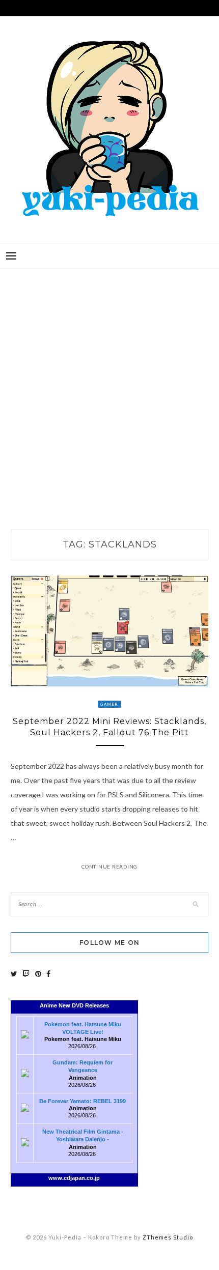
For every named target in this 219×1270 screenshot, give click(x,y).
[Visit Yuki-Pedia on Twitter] (14, 973)
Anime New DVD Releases (74, 1005)
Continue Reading (109, 866)
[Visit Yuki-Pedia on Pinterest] (38, 973)
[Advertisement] (109, 388)
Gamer (109, 704)
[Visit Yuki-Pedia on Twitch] (26, 973)
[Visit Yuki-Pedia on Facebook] (48, 973)
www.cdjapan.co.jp (74, 1178)
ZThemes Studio (168, 1237)
